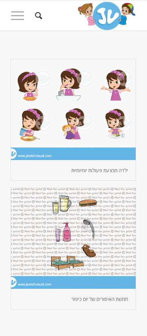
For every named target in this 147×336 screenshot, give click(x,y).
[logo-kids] (86, 15)
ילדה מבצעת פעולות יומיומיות (99, 170)
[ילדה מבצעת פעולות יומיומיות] (73, 109)
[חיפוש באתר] (37, 15)
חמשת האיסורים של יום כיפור (99, 299)
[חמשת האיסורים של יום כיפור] (73, 238)
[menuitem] (37, 15)
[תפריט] (20, 15)
